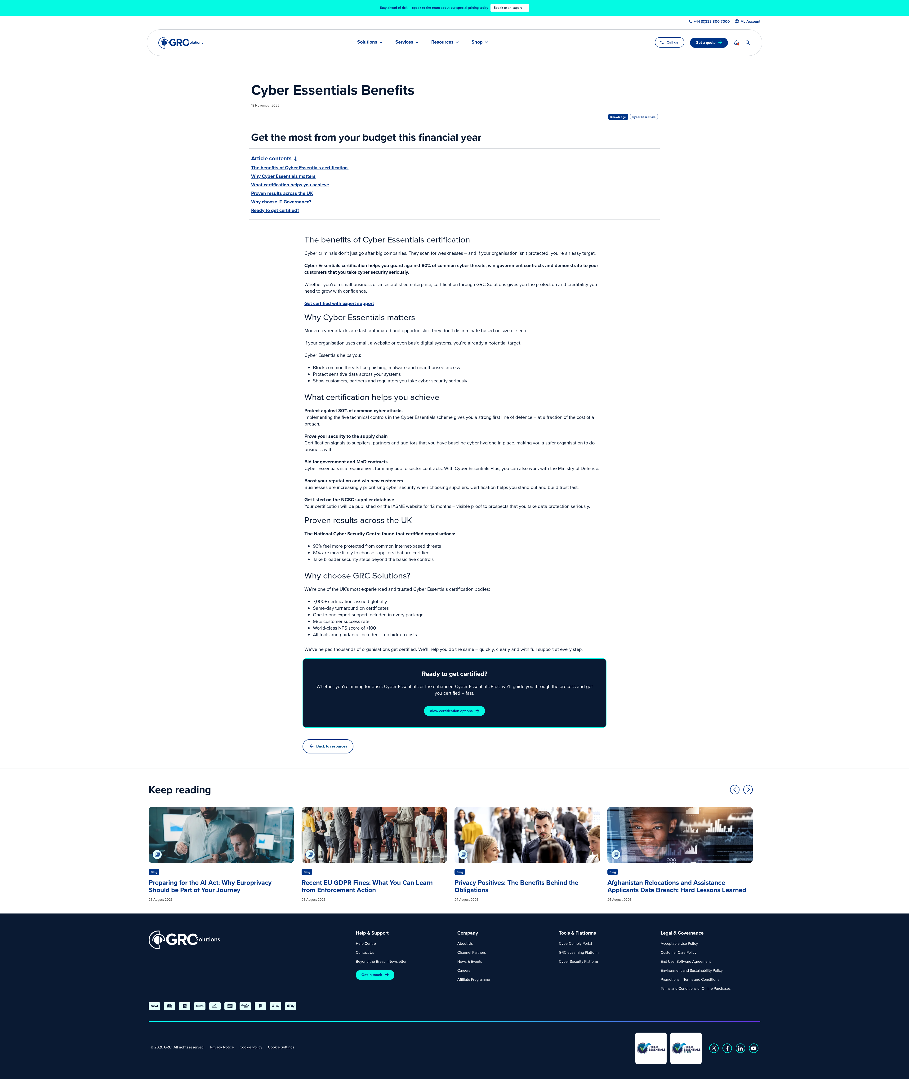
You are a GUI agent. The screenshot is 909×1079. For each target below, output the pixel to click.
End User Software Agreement (686, 961)
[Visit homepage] (180, 43)
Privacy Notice (222, 1047)
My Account (750, 21)
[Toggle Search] (748, 42)
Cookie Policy (251, 1047)
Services (404, 42)
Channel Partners (471, 952)
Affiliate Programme (473, 979)
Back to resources (331, 746)
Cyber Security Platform (578, 961)
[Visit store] (736, 42)
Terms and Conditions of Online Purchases (696, 988)
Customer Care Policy (678, 952)
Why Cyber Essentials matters (283, 176)
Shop (477, 42)
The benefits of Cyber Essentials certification (299, 167)
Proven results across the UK (282, 193)
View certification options (451, 711)
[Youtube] (753, 1048)
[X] (714, 1048)
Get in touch (371, 974)
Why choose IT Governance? (281, 201)
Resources (442, 42)
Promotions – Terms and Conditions (690, 979)
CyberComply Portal (575, 943)
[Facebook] (727, 1048)
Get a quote (706, 42)
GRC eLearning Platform (579, 952)
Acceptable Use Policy (679, 943)
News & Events (469, 961)
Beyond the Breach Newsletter (381, 961)
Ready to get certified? (275, 210)
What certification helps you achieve (290, 184)
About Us (465, 943)
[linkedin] (740, 1048)
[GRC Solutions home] (249, 940)
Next (748, 789)
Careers (463, 970)
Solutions (367, 42)
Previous (735, 789)
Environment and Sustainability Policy (692, 970)
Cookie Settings (281, 1047)
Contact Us (365, 952)
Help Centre (366, 943)
